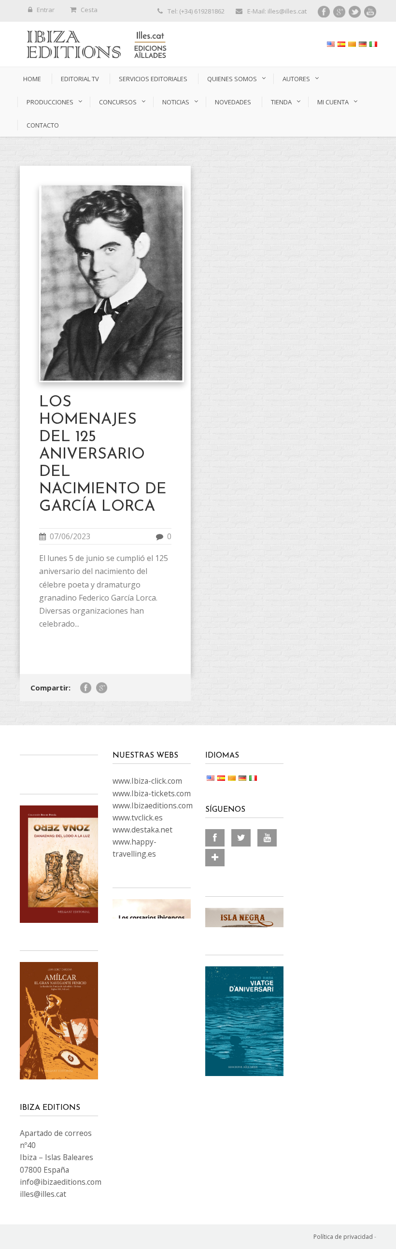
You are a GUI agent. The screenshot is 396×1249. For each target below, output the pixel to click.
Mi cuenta (333, 102)
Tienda (281, 102)
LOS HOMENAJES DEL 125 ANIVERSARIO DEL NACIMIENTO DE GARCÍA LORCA (103, 455)
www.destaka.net (142, 829)
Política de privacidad (343, 1237)
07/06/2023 (70, 536)
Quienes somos (232, 78)
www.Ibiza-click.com (147, 780)
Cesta (89, 9)
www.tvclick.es (138, 817)
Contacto (43, 125)
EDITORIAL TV (80, 78)
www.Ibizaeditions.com (153, 805)
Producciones (50, 102)
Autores (296, 78)
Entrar (46, 9)
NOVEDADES (233, 102)
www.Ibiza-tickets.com (152, 793)
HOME (32, 78)
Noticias (175, 102)
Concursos (118, 102)
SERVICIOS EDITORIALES (153, 78)
